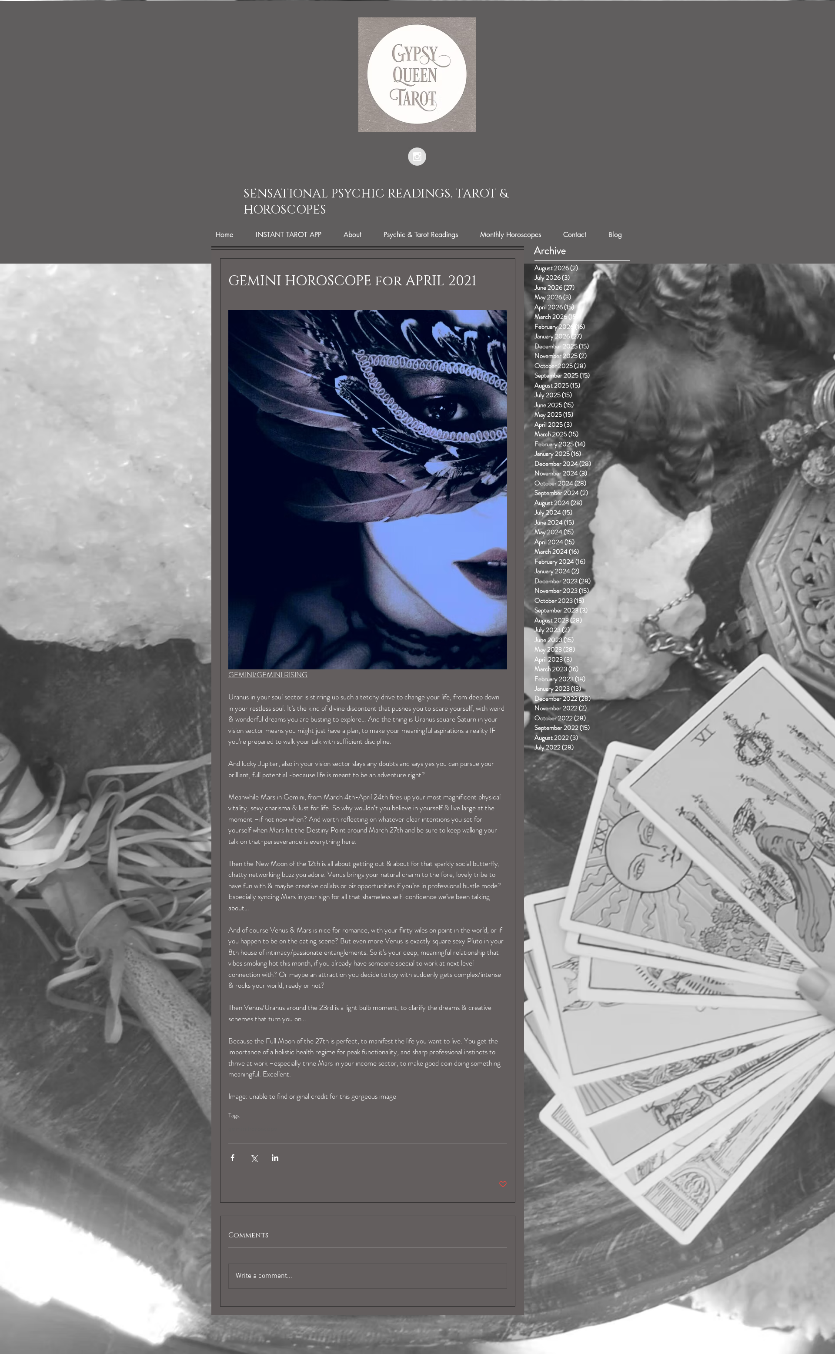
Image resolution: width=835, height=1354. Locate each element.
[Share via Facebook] (232, 1157)
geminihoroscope (252, 1129)
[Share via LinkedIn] (275, 1157)
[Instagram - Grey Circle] (417, 156)
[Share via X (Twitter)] (254, 1157)
